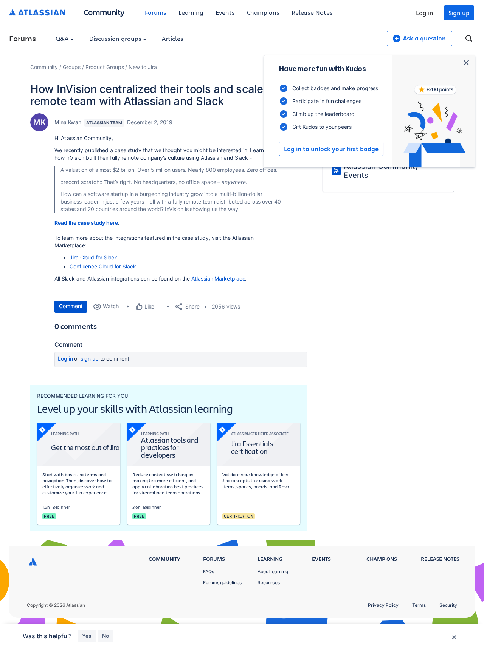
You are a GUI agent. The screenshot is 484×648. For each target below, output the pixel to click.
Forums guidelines (222, 582)
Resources (269, 582)
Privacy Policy (383, 605)
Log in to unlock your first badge (331, 149)
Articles (172, 38)
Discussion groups (116, 38)
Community (104, 11)
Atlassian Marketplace (218, 278)
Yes (87, 636)
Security (448, 605)
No (105, 636)
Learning (190, 12)
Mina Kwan (67, 122)
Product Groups (104, 67)
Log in (424, 13)
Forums (155, 12)
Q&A (63, 38)
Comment (70, 306)
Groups (72, 67)
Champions (263, 12)
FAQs (208, 571)
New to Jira (143, 67)
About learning (273, 571)
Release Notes (312, 12)
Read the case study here (86, 222)
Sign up (459, 13)
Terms (419, 605)
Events (225, 12)
